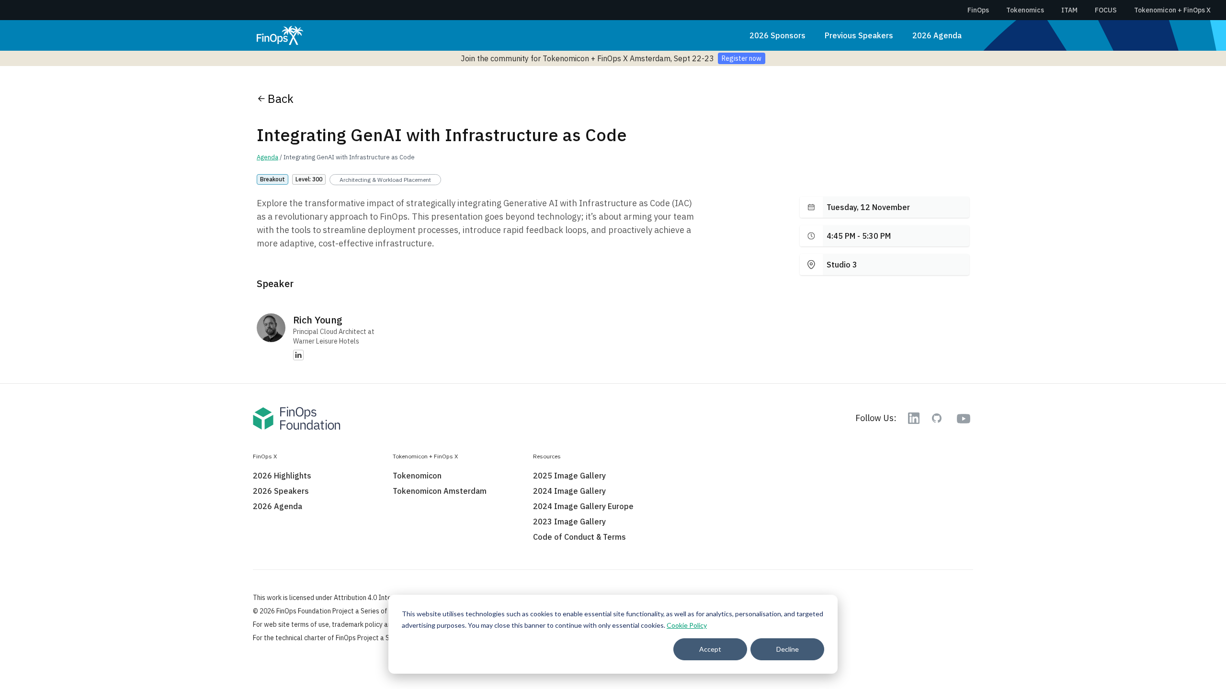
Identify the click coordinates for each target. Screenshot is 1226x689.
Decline (787, 649)
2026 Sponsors (777, 35)
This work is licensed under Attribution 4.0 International (335, 597)
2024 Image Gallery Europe (583, 506)
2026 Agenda (937, 35)
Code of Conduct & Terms (579, 537)
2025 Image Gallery (569, 475)
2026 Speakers (281, 491)
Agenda (267, 157)
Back (281, 98)
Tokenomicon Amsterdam (440, 491)
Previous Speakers (859, 35)
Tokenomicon (417, 475)
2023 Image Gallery (569, 521)
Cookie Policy (687, 625)
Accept (710, 649)
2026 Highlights (282, 475)
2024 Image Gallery (569, 491)
